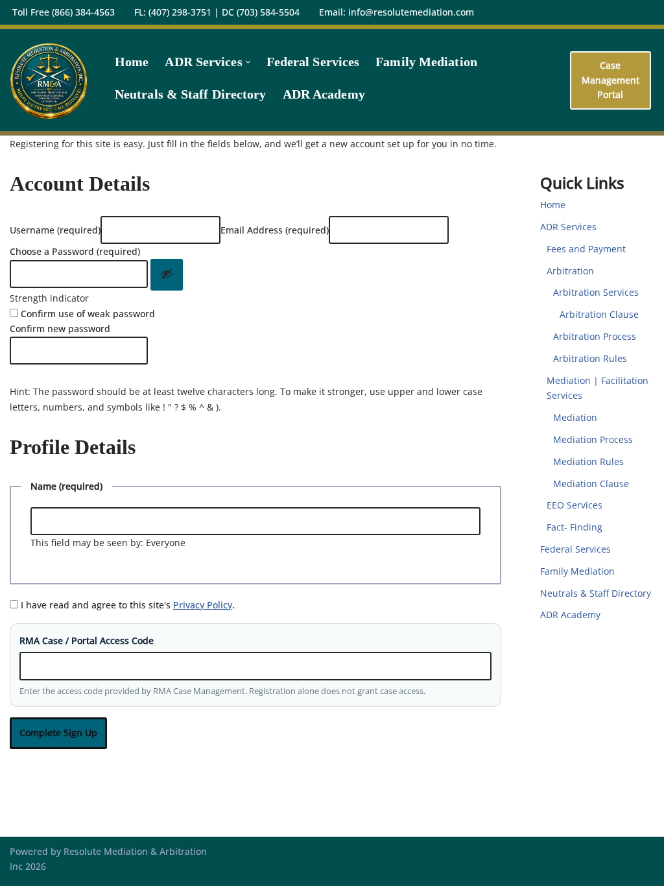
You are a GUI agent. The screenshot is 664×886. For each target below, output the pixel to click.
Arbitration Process (594, 336)
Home (131, 62)
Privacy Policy (202, 605)
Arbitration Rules (590, 358)
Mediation (575, 417)
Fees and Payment (586, 249)
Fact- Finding (574, 527)
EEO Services (574, 505)
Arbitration (570, 271)
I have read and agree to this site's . (126, 605)
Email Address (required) (274, 230)
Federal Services (313, 62)
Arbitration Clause (599, 314)
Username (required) (55, 230)
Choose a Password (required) (75, 251)
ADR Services (568, 227)
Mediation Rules (588, 461)
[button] (248, 62)
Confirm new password (60, 328)
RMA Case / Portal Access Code (86, 640)
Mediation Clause (591, 483)
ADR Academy (324, 94)
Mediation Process (593, 439)
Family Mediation (426, 62)
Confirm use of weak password (86, 313)
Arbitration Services (596, 292)
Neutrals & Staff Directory (191, 94)
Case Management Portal (610, 80)
